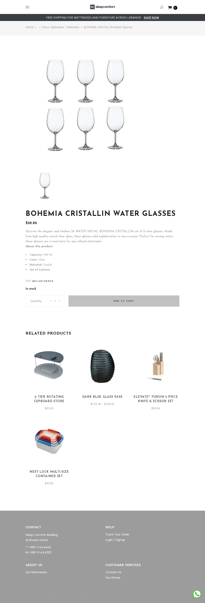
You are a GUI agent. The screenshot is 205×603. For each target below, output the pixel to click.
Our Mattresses (36, 572)
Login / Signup (115, 540)
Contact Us (113, 572)
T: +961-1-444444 (38, 547)
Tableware (72, 27)
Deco (45, 27)
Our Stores (113, 578)
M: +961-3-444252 (38, 552)
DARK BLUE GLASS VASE (102, 397)
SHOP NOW (151, 17)
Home (30, 27)
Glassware (57, 27)
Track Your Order (117, 534)
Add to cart (124, 300)
